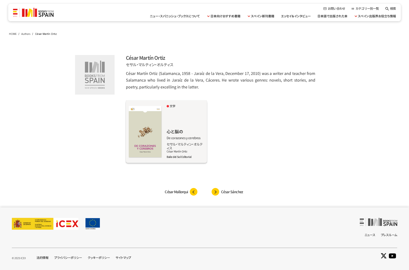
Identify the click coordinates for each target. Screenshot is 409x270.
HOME (13, 33)
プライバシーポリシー (68, 257)
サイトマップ (123, 257)
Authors (25, 33)
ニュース (370, 235)
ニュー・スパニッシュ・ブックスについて (175, 16)
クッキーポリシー (99, 257)
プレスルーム (389, 235)
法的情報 (42, 257)
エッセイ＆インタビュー (296, 16)
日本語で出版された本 (332, 16)
